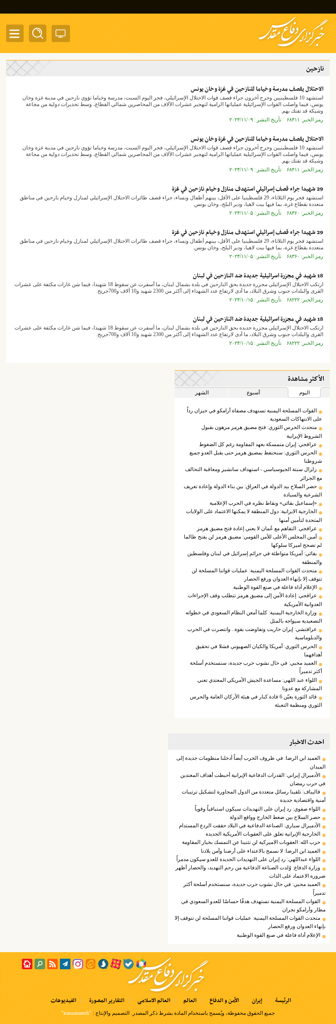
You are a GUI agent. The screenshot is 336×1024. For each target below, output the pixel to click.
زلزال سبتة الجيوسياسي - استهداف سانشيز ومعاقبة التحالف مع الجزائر (253, 473)
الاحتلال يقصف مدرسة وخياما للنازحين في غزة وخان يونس (257, 89)
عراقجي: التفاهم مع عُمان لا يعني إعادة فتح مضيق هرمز (257, 528)
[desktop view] (61, 35)
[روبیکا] (141, 964)
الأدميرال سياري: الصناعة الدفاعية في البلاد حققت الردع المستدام (249, 825)
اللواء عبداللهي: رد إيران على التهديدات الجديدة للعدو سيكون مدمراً (248, 859)
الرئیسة (283, 1001)
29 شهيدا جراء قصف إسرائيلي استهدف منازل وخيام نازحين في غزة (247, 189)
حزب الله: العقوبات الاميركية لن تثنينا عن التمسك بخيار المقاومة (251, 842)
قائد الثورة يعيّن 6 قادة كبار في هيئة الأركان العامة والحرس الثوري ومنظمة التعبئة (256, 701)
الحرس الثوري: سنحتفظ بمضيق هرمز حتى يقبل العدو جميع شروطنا (255, 457)
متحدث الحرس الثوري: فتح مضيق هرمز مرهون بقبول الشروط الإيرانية (261, 431)
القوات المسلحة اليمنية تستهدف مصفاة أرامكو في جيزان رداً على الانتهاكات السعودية (254, 414)
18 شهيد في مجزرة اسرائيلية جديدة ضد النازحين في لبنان (258, 276)
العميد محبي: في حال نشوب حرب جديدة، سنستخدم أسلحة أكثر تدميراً (256, 667)
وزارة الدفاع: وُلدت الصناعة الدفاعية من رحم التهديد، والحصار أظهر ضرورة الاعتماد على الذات (250, 872)
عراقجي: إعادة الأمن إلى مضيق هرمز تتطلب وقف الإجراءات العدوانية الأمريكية (255, 599)
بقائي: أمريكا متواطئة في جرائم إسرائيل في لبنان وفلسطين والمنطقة (254, 557)
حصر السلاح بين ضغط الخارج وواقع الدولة (275, 817)
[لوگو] (293, 47)
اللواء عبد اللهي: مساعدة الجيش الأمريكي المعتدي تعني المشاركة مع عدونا (259, 684)
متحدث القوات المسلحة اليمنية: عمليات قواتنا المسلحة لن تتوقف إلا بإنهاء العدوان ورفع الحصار (257, 574)
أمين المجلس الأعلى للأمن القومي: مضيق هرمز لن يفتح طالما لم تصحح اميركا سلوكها (253, 541)
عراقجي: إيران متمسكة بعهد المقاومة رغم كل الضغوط (258, 444)
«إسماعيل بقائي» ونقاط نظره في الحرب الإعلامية (263, 503)
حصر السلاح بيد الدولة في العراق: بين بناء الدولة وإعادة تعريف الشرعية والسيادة (253, 490)
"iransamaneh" (76, 1013)
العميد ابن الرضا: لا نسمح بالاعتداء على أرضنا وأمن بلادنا (260, 851)
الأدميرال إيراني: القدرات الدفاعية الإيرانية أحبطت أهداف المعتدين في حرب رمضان (253, 779)
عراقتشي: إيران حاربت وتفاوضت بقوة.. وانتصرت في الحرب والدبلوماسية (254, 633)
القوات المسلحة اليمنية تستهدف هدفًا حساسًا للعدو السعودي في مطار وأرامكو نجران (253, 905)
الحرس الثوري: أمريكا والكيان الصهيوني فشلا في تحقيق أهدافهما (259, 650)
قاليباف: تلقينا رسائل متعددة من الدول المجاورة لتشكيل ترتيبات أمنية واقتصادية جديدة (254, 796)
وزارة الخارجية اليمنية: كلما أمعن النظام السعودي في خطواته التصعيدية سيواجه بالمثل (254, 616)
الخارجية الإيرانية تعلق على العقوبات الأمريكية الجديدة (263, 834)
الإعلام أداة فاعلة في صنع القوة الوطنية (275, 587)
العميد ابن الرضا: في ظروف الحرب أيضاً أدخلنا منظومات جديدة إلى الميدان (251, 762)
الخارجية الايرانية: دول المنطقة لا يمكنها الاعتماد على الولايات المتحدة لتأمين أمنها (254, 515)
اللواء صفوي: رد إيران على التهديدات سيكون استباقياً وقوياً (257, 809)
